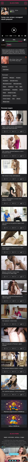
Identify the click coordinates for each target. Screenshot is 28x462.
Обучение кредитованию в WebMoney (14, 411)
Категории (11, 437)
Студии (22, 437)
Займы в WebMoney (14, 426)
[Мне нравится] (3, 40)
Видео (5, 437)
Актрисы (17, 437)
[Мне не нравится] (24, 40)
